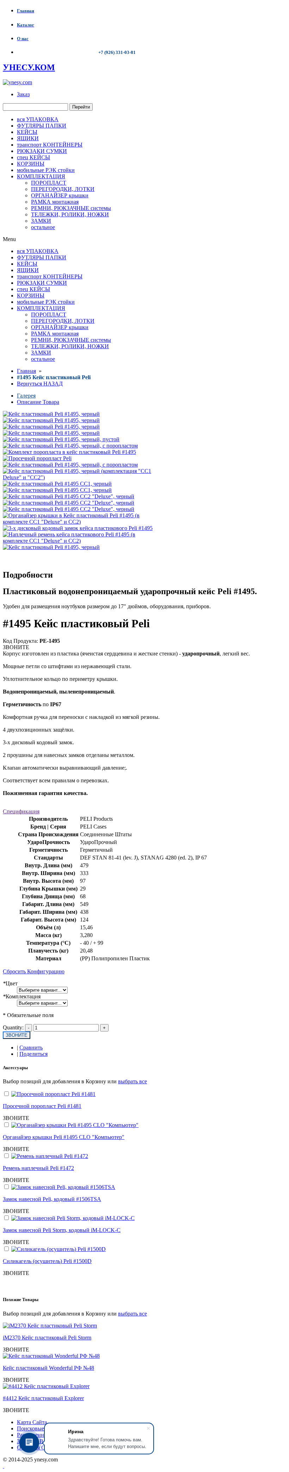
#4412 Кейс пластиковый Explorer (43, 1398)
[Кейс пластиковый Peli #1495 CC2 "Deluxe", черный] (68, 496)
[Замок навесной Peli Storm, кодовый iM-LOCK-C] (73, 1218)
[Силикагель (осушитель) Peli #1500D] (58, 1249)
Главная (26, 371)
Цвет (10, 983)
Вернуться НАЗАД (40, 384)
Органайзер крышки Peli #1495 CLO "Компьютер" (63, 1137)
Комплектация (22, 996)
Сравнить (31, 1048)
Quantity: (13, 1027)
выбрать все (132, 1081)
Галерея (26, 396)
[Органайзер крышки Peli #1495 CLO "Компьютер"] (75, 1125)
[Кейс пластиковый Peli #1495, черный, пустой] (61, 439)
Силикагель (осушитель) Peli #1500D (47, 1261)
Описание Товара (38, 402)
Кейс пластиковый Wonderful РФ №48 (48, 1368)
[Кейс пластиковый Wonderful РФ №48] (51, 1356)
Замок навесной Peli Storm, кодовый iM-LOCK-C (62, 1230)
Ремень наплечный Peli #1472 (38, 1168)
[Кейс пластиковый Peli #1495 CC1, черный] (57, 484)
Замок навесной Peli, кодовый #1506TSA (52, 1199)
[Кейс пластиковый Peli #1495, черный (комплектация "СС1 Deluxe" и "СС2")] (78, 477)
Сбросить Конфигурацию (33, 971)
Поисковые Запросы (41, 1428)
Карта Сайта (32, 1422)
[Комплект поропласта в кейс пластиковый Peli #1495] (69, 452)
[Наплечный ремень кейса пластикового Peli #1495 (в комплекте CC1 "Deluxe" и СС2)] (78, 541)
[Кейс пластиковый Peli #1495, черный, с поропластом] (70, 446)
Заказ (23, 94)
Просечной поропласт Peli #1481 (42, 1106)
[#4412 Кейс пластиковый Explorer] (46, 1386)
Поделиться (33, 1054)
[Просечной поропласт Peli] (37, 458)
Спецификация (21, 811)
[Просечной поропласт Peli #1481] (53, 1094)
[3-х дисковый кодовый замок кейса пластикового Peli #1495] (78, 528)
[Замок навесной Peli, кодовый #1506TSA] (63, 1187)
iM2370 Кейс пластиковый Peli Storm (47, 1338)
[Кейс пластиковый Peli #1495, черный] (51, 420)
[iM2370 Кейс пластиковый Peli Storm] (50, 1326)
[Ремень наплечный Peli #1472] (49, 1156)
